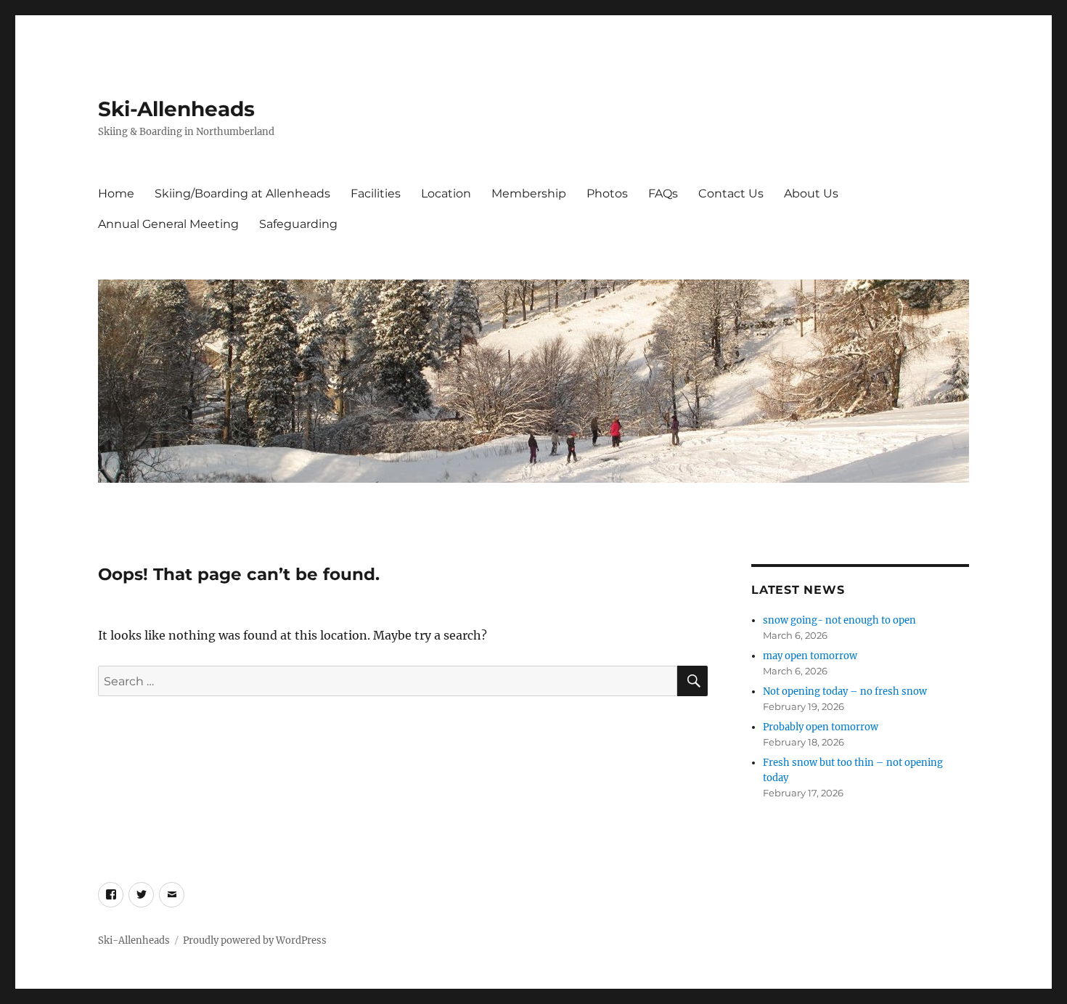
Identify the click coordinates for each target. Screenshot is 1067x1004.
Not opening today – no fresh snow (845, 691)
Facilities (376, 193)
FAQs (663, 193)
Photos (607, 193)
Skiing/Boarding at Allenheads (242, 193)
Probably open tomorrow (820, 727)
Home (116, 193)
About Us (811, 193)
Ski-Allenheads (176, 109)
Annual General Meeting (168, 224)
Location (446, 193)
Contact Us (731, 193)
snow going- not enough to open (839, 620)
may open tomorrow (810, 656)
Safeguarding (298, 224)
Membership (528, 193)
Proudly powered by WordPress (255, 940)
